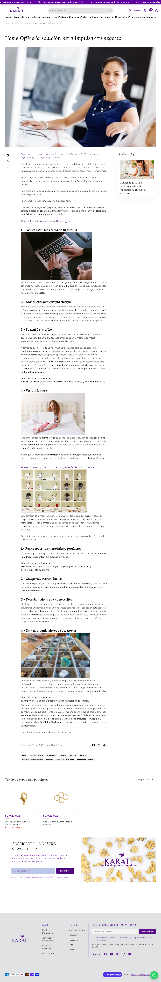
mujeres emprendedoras (32, 759)
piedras (26, 557)
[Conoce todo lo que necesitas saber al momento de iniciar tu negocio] (137, 177)
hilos (94, 553)
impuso (63, 755)
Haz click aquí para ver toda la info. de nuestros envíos (48, 732)
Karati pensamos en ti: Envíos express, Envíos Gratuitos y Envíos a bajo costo (63, 381)
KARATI (7, 819)
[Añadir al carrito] (39, 809)
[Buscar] (110, 10)
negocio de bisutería (65, 759)
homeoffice (51, 755)
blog (24, 755)
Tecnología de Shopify (147, 975)
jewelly (72, 755)
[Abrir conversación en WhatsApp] (156, 10)
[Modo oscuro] (129, 10)
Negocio (15, 23)
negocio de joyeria (85, 759)
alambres (103, 553)
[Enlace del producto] (23, 807)
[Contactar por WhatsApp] (154, 975)
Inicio (7, 23)
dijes (100, 587)
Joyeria (83, 755)
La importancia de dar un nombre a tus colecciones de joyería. (55, 700)
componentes (76, 587)
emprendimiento (36, 755)
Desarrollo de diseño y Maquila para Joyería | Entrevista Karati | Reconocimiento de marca (56, 568)
